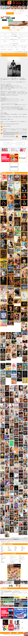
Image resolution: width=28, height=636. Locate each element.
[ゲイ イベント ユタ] (25, 441)
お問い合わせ (13, 632)
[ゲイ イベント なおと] (25, 346)
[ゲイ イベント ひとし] (16, 444)
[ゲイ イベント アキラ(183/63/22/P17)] (25, 423)
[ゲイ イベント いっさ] (16, 499)
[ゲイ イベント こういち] (11, 400)
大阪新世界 (10, 550)
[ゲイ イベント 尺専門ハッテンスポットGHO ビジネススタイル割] (21, 528)
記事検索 (18, 30)
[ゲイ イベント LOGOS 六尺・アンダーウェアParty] (17, 282)
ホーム (6, 10)
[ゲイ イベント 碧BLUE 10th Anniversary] (17, 203)
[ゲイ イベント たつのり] (8, 335)
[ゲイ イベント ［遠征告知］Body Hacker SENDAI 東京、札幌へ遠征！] (10, 259)
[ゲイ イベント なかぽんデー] (16, 457)
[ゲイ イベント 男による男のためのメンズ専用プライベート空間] (3, 315)
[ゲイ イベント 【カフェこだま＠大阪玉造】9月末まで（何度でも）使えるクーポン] (10, 208)
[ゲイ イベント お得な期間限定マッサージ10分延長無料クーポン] (10, 243)
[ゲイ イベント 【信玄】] (3, 185)
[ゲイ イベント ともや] (25, 500)
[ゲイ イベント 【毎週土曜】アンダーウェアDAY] (21, 490)
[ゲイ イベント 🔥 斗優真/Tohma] (16, 432)
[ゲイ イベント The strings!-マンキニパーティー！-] (21, 487)
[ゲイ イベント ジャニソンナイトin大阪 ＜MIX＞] (21, 405)
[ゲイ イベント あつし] (3, 339)
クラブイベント (7, 37)
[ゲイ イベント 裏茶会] (11, 511)
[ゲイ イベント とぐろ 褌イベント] (16, 388)
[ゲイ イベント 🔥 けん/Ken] (21, 426)
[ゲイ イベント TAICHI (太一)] (3, 351)
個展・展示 (10, 49)
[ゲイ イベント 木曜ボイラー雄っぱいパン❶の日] (7, 463)
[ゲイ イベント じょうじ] (7, 412)
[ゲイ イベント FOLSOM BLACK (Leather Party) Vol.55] (11, 455)
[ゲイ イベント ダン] (11, 487)
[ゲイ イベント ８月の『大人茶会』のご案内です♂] (3, 357)
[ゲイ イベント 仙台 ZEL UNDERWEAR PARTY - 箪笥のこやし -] (2, 461)
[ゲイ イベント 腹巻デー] (10, 179)
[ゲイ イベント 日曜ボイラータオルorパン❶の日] (3, 306)
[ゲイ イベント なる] (25, 451)
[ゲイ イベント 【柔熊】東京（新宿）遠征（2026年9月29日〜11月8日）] (25, 509)
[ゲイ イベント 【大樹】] (25, 359)
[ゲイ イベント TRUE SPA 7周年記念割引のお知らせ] (10, 188)
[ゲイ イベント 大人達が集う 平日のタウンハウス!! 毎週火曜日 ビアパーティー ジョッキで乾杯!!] (16, 451)
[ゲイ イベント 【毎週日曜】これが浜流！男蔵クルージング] (10, 236)
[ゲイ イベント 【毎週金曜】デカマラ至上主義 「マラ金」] (21, 501)
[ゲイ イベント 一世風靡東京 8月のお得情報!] (17, 292)
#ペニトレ (15, 128)
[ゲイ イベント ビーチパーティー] (8, 374)
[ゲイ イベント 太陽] (16, 518)
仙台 (9, 546)
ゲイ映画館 (12, 562)
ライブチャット (22, 559)
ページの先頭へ (20, 632)
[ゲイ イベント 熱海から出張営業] (2, 468)
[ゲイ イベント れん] (7, 515)
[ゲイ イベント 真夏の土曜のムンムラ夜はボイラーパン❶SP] (11, 462)
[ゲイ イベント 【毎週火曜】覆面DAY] (21, 413)
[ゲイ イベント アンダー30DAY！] (7, 494)
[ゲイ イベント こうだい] (2, 430)
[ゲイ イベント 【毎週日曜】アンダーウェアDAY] (10, 323)
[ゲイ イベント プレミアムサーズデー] (25, 437)
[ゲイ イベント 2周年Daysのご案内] (24, 188)
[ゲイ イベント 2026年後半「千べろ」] (11, 388)
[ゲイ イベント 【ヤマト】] (25, 460)
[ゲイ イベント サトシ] (25, 465)
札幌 (2, 546)
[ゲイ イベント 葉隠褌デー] (24, 209)
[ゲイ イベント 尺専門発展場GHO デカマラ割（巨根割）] (21, 523)
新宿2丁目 (23, 547)
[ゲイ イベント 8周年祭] (25, 380)
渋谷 (9, 547)
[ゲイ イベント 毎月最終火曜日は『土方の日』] (16, 438)
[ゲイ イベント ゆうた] (7, 534)
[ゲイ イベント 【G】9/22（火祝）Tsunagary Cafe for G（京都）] (21, 468)
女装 (2, 559)
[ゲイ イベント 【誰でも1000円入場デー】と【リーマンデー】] (21, 423)
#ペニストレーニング (19, 129)
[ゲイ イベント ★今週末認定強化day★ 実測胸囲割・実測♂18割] (24, 179)
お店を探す (14, 10)
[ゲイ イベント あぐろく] (3, 177)
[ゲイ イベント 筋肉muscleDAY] (14, 335)
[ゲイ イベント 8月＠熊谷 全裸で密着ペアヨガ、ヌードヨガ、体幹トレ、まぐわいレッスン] (24, 287)
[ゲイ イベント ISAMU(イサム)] (24, 260)
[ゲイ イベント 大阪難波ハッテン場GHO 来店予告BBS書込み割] (25, 418)
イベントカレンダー (17, 13)
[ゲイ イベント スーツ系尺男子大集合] (21, 455)
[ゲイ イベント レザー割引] (3, 235)
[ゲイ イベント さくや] (16, 400)
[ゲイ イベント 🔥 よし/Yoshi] (21, 480)
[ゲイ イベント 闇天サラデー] (11, 474)
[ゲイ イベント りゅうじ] (11, 529)
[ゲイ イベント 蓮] (25, 352)
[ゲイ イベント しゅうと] (2, 524)
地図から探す (22, 10)
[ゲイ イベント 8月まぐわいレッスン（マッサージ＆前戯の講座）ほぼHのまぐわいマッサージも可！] (24, 254)
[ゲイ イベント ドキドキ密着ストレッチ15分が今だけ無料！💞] (3, 280)
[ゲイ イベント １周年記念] (24, 217)
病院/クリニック (22, 558)
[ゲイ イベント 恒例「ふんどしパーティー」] (16, 512)
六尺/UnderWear (14, 34)
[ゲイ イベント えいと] (21, 448)
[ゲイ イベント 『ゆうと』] (19, 353)
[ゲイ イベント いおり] (16, 529)
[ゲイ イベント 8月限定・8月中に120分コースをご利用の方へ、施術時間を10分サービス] (17, 185)
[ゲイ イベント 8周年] (14, 366)
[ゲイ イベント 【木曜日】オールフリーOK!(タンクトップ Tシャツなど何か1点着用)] (21, 532)
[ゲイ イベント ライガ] (8, 349)
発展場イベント (20, 37)
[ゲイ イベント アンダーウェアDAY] (21, 445)
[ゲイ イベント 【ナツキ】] (7, 469)
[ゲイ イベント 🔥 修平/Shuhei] (7, 508)
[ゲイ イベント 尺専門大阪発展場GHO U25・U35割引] (19, 334)
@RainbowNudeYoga (7, 126)
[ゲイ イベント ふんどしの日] (3, 253)
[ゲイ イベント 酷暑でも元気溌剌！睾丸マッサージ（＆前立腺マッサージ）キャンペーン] (17, 301)
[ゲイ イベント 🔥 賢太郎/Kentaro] (21, 439)
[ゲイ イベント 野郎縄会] (7, 476)
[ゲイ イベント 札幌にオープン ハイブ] (8, 366)
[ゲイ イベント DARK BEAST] (2, 487)
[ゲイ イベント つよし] (17, 221)
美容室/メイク (3, 558)
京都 (15, 549)
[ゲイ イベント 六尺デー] (10, 316)
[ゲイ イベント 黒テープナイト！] (25, 428)
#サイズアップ (8, 129)
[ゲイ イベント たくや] (25, 469)
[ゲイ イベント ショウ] (25, 396)
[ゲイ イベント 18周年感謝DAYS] (14, 372)
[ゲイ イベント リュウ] (24, 236)
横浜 (2, 549)
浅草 (22, 546)
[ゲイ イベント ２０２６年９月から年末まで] (21, 495)
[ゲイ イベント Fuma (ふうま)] (24, 202)
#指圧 (4, 128)
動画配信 (2, 562)
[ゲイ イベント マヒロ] (25, 486)
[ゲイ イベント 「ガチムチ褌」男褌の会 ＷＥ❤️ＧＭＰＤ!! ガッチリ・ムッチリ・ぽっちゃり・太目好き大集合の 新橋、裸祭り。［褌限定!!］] (16, 470)
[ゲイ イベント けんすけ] (7, 388)
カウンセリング (13, 560)
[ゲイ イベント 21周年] (19, 366)
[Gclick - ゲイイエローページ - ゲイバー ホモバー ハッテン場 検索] (13, 2)
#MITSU (4, 130)
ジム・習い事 (21, 557)
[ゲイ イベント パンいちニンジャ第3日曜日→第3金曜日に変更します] (2, 494)
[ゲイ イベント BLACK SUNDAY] (3, 244)
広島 (15, 550)
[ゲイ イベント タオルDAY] (21, 471)
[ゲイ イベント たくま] (2, 400)
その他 (24, 49)
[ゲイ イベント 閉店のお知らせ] (25, 335)
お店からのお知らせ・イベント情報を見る (20, 537)
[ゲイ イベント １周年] (3, 366)
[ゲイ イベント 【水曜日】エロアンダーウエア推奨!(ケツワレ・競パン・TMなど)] (25, 514)
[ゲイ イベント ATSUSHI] (14, 342)
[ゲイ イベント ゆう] (11, 418)
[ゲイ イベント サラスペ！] (7, 425)
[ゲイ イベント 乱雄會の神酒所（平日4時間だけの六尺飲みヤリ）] (7, 456)
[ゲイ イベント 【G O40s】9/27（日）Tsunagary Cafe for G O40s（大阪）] (21, 498)
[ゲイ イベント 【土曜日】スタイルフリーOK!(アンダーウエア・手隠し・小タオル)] (25, 519)
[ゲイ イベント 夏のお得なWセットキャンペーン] (17, 249)
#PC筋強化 (13, 129)
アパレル (11, 558)
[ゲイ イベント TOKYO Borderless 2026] (3, 289)
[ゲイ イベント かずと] (2, 424)
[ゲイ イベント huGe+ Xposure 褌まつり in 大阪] (11, 424)
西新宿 (16, 547)
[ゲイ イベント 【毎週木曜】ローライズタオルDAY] (21, 474)
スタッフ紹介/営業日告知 (13, 43)
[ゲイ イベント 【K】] (24, 273)
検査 (17, 49)
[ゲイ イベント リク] (17, 259)
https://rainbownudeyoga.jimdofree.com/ (9, 123)
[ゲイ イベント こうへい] (3, 210)
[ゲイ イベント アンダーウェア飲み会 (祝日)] (10, 251)
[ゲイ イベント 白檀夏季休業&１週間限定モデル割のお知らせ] (24, 326)
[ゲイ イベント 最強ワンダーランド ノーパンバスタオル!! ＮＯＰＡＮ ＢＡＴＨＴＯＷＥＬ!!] (2, 394)
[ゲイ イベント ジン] (25, 391)
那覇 (2, 551)
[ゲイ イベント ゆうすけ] (7, 431)
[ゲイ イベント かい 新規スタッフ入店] (10, 279)
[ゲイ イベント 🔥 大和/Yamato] (11, 480)
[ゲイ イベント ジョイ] (25, 446)
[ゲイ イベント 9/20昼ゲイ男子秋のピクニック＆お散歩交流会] (2, 474)
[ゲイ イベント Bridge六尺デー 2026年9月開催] (16, 413)
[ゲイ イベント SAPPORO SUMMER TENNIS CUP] (10, 268)
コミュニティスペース (14, 559)
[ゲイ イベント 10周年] (3, 381)
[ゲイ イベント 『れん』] (11, 430)
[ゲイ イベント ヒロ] (21, 509)
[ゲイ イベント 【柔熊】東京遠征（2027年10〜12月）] (21, 514)
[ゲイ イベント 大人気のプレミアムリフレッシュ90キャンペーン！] (17, 266)
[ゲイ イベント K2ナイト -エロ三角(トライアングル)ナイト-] (21, 442)
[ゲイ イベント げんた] (2, 500)
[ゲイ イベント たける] (11, 505)
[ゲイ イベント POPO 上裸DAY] (17, 231)
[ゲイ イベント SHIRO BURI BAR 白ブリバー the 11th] (16, 476)
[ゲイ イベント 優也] (25, 414)
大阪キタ (23, 549)
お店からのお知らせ (9, 13)
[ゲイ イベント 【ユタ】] (21, 399)
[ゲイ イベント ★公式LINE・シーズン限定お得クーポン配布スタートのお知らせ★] (3, 323)
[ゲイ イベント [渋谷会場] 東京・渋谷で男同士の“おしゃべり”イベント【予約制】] (11, 443)
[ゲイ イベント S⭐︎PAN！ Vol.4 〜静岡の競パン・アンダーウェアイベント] (11, 493)
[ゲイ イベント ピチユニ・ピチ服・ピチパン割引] (2, 530)
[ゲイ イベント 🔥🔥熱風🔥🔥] (3, 219)
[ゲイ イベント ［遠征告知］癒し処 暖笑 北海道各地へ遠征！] (10, 228)
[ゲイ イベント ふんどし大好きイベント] (24, 280)
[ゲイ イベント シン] (2, 480)
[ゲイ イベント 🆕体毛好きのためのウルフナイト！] (25, 405)
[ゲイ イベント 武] (25, 409)
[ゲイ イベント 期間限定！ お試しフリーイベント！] (17, 244)
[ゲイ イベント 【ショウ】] (11, 412)
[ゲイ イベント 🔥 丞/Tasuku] (21, 493)
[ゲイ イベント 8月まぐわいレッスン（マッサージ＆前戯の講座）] (24, 266)
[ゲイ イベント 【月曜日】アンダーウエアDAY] (19, 347)
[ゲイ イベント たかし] (2, 518)
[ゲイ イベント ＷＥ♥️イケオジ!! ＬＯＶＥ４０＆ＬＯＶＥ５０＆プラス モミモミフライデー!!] (7, 406)
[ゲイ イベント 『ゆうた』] (2, 406)
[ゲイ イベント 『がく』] (11, 523)
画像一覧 (13, 27)
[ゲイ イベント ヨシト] (25, 505)
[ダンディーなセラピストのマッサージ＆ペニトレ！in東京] (14, 57)
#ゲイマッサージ (20, 128)
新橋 (2, 547)
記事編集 (10, 30)
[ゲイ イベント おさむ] (11, 517)
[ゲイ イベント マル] (8, 356)
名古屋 (9, 549)
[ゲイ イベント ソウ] (25, 532)
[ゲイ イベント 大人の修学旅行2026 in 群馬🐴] (14, 379)
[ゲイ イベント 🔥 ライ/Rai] (21, 429)
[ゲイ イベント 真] (17, 309)
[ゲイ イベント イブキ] (7, 444)
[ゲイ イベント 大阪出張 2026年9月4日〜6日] (25, 400)
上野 (15, 546)
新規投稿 (22, 27)
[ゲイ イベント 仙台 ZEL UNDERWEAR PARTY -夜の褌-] (2, 388)
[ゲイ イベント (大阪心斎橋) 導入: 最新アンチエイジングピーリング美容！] (17, 273)
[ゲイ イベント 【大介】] (21, 452)
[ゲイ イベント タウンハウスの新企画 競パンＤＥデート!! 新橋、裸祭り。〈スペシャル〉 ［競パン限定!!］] (7, 521)
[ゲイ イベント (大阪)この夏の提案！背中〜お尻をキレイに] (3, 272)
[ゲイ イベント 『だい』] (2, 512)
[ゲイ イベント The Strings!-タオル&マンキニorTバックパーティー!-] (21, 483)
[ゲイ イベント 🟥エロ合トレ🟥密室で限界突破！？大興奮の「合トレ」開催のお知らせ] (24, 316)
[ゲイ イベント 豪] (25, 528)
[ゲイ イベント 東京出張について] (21, 419)
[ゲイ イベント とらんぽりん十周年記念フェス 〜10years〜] (3, 263)
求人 (14, 41)
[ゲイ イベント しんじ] (24, 226)
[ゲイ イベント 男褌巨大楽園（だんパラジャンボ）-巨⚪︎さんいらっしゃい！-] (3, 194)
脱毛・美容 (4, 49)
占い (2, 560)
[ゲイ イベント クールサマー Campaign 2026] (24, 246)
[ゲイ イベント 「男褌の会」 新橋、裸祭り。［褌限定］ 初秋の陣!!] (7, 437)
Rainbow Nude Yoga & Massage (9, 136)
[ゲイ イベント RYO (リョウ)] (10, 307)
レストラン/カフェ (13, 557)
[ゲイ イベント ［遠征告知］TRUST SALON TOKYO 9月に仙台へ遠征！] (16, 394)
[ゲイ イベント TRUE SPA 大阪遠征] (17, 214)
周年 (5, 34)
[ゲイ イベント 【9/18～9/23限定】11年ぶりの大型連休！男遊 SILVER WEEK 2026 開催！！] (25, 523)
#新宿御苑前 (25, 129)
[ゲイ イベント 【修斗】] (11, 449)
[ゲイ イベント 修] (25, 432)
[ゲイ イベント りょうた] (10, 299)
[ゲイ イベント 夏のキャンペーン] (24, 296)
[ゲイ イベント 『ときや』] (16, 493)
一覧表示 (5, 27)
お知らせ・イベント (22, 34)
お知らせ (4, 41)
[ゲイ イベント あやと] (7, 450)
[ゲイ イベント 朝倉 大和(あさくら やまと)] (25, 473)
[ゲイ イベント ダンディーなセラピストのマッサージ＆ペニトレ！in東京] (3, 345)
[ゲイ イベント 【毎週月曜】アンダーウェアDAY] (25, 341)
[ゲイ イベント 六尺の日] (21, 461)
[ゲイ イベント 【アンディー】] (21, 465)
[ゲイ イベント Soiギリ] (14, 354)
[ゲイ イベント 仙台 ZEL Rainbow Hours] (16, 463)
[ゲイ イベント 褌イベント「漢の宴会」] (17, 317)
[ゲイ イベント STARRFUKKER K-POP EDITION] (7, 482)
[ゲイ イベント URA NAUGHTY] (7, 419)
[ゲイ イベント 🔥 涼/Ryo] (3, 333)
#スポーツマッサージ (9, 128)
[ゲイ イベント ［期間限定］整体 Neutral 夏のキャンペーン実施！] (10, 218)
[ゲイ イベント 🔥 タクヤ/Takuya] (21, 436)
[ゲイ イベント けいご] (21, 393)
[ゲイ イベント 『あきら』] (21, 387)
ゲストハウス (3, 557)
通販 (20, 560)
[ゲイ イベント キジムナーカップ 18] (25, 366)
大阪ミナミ (3, 550)
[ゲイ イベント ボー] (16, 524)
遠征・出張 (23, 41)
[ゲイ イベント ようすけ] (2, 436)
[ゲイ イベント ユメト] (11, 499)
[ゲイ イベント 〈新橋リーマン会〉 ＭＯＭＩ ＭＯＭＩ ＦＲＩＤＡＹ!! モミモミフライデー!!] (2, 418)
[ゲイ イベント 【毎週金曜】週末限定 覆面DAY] (21, 477)
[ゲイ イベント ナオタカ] (25, 387)
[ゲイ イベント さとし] (11, 469)
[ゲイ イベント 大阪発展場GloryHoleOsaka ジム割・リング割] (25, 482)
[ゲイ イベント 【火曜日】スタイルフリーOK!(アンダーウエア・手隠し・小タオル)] (25, 477)
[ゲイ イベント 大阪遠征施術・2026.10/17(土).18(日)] (25, 491)
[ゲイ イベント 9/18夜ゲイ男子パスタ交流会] (16, 419)
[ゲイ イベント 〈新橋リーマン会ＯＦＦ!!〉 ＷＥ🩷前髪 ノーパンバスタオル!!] (10, 290)
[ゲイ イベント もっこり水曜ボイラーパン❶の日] (11, 406)
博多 (22, 550)
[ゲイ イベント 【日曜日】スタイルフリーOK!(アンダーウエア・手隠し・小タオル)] (17, 177)
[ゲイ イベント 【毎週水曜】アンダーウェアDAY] (21, 416)
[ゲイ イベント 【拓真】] (2, 412)
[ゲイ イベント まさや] (17, 194)
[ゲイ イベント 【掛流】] (2, 455)
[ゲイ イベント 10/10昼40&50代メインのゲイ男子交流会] (7, 488)
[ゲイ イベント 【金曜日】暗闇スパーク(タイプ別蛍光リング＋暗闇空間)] (21, 519)
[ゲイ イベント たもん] (16, 425)
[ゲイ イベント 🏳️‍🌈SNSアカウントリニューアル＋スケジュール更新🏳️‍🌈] (17, 239)
